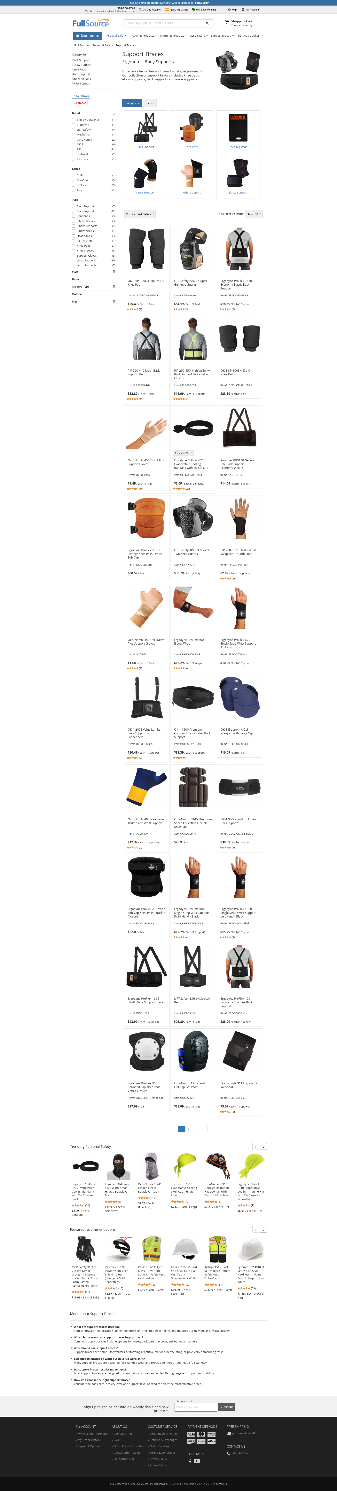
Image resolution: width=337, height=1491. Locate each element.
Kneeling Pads (81, 79)
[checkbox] (95, 120)
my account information (93, 1434)
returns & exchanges (163, 1440)
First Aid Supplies (248, 35)
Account (252, 9)
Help (234, 9)
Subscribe (227, 1407)
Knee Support (81, 74)
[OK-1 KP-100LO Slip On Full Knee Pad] (147, 290)
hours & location (129, 1446)
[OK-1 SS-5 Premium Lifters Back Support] (239, 828)
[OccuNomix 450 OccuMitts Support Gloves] (147, 469)
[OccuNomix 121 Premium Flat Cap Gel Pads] (193, 1092)
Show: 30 (253, 214)
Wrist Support (81, 83)
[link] (147, 294)
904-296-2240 (126, 8)
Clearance (80, 102)
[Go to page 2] (204, 1129)
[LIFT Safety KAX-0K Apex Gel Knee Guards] (193, 290)
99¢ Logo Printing (205, 9)
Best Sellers (139, 214)
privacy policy (158, 1459)
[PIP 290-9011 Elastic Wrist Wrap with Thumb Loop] (239, 559)
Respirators (197, 35)
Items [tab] (150, 103)
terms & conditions (163, 1452)
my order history (89, 1440)
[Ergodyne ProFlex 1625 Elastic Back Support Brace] (147, 1008)
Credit (179, 9)
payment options (89, 1446)
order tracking (159, 1446)
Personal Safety (116, 35)
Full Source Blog (124, 1459)
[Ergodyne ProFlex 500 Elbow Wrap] (193, 649)
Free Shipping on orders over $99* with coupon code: (169, 2)
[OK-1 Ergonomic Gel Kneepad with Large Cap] (239, 739)
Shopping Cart (241, 21)
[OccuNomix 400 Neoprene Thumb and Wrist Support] (147, 828)
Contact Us (236, 1446)
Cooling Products (143, 35)
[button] (255, 1146)
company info (123, 1434)
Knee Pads (79, 69)
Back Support (81, 60)
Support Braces (221, 35)
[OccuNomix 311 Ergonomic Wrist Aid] (239, 1092)
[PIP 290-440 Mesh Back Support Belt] (147, 380)
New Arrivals (81, 95)
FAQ (116, 1440)
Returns (152, 9)
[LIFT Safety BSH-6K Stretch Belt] (193, 1008)
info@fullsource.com (124, 11)
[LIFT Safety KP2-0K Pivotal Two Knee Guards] (193, 559)
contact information (127, 1452)
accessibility (158, 1465)
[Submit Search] (207, 23)
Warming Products (172, 35)
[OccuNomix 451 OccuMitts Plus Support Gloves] (147, 649)
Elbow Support (81, 65)
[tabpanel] (193, 156)
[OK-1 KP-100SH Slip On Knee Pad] (239, 380)
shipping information (164, 1434)
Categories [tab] (132, 103)
